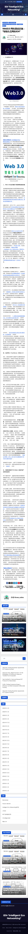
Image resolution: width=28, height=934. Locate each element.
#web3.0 (9, 39)
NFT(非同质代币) (19, 24)
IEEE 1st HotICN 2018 (17, 231)
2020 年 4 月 (5, 765)
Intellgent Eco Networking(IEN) (9, 24)
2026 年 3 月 (5, 711)
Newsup (16, 924)
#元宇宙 (15, 39)
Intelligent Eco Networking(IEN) (19, 927)
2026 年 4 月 (5, 708)
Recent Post (9, 930)
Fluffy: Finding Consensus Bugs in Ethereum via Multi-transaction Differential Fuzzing (13, 686)
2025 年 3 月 (5, 719)
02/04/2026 (8, 861)
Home (3, 927)
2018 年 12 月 (5, 772)
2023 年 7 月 (5, 751)
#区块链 (19, 39)
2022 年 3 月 (5, 762)
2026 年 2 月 (5, 715)
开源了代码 (17, 245)
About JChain (9, 927)
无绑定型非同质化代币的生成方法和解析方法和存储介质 (14, 507)
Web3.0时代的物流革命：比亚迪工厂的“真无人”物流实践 (13, 646)
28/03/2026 (8, 892)
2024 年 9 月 (5, 726)
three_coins (12, 35)
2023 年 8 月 (5, 747)
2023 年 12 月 (5, 740)
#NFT (21, 37)
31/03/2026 (7, 877)
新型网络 (6, 260)
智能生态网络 (7, 568)
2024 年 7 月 (5, 733)
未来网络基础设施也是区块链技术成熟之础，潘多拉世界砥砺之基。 (14, 199)
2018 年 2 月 (5, 790)
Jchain (4, 810)
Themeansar (23, 924)
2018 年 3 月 (5, 787)
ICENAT (19, 260)
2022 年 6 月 (5, 754)
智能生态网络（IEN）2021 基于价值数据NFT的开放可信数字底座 (14, 456)
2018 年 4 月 (5, 783)
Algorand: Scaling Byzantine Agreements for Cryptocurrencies (13, 617)
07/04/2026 (8, 846)
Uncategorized (6, 818)
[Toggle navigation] (13, 14)
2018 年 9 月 (5, 780)
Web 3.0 (11, 628)
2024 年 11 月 (5, 722)
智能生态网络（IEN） (17, 930)
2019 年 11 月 (5, 769)
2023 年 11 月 (5, 744)
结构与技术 (12, 260)
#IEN (18, 37)
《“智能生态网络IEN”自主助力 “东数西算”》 (18, 587)
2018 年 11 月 (5, 776)
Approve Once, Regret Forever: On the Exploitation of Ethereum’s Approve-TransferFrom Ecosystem (12, 674)
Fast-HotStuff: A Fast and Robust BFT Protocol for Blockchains (13, 875)
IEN (11, 568)
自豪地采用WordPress (7, 924)
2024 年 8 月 (5, 729)
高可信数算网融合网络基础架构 (11, 555)
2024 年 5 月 (5, 737)
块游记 (8, 466)
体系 (9, 260)
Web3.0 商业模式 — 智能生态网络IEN (9, 587)
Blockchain (5, 22)
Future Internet (12, 22)
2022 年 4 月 (5, 758)
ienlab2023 (15, 619)
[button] (23, 14)
